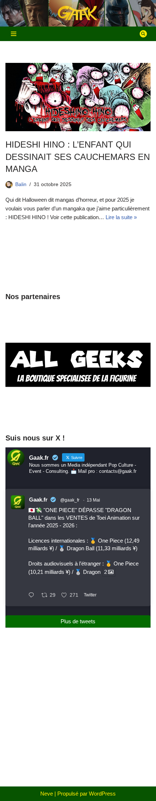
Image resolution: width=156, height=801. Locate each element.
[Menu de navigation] (13, 34)
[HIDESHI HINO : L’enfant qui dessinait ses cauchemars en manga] (78, 97)
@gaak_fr (69, 500)
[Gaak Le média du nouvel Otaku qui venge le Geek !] (78, 13)
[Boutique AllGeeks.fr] (78, 413)
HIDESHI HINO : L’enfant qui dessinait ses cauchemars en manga (77, 157)
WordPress (102, 793)
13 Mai (93, 500)
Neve (46, 793)
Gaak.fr (38, 499)
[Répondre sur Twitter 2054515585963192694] (33, 596)
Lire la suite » (121, 217)
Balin (20, 184)
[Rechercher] (143, 33)
